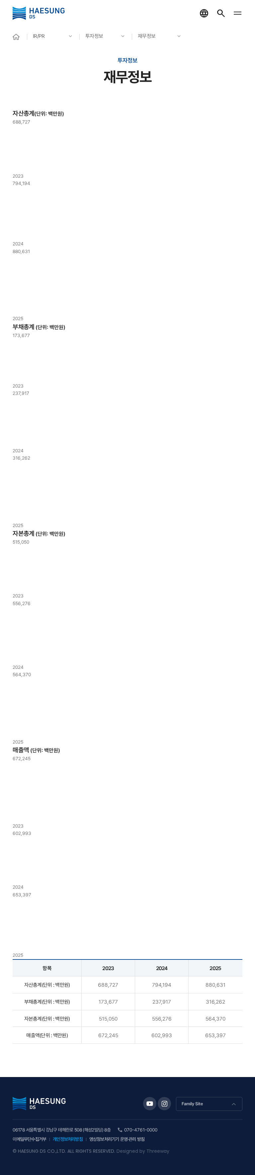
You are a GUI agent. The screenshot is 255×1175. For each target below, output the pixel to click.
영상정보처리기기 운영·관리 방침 (116, 1139)
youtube (149, 1103)
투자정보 (94, 36)
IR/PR (38, 36)
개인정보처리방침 (68, 1139)
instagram (164, 1103)
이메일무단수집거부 (29, 1139)
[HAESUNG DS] (39, 13)
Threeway (157, 1151)
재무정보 (146, 36)
